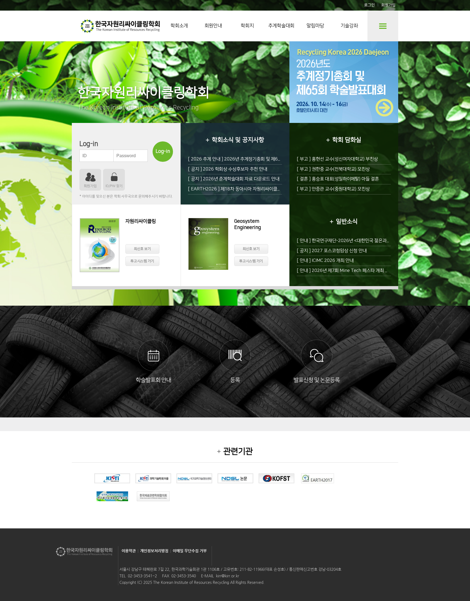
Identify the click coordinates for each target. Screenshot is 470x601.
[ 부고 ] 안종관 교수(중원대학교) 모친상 (333, 189)
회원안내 (213, 26)
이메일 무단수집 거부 (190, 551)
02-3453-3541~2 (142, 576)
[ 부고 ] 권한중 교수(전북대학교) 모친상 (333, 169)
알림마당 (315, 26)
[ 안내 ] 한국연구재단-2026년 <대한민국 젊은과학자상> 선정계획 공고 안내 (367, 240)
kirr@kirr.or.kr (227, 576)
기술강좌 (349, 26)
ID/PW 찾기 (114, 186)
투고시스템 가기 (142, 261)
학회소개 (179, 26)
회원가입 (388, 5)
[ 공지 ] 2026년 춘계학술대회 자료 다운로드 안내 (233, 178)
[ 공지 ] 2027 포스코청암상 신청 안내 (332, 250)
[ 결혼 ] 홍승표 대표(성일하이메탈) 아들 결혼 (338, 178)
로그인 (369, 5)
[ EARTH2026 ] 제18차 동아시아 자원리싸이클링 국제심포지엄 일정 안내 (256, 189)
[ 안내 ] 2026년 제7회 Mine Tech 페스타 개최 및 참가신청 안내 (356, 270)
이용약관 (129, 551)
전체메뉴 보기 (382, 26)
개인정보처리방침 (154, 551)
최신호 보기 (142, 249)
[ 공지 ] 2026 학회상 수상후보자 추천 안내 (227, 169)
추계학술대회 (281, 26)
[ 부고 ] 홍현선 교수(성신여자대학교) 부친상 (337, 159)
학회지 (247, 26)
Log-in (163, 151)
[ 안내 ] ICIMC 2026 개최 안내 (325, 260)
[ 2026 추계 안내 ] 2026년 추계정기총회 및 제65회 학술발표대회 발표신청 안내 (262, 159)
